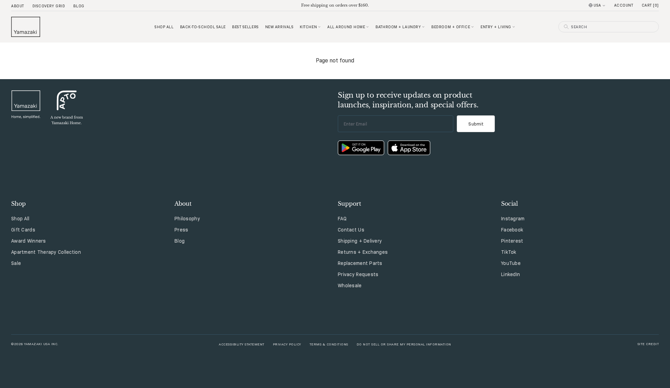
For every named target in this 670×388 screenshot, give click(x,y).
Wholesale (350, 285)
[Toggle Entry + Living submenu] (513, 27)
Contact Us (351, 230)
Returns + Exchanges (363, 252)
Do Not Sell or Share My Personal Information (404, 344)
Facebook (512, 230)
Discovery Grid (48, 5)
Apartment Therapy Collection (46, 252)
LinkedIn (510, 274)
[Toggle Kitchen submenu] (319, 27)
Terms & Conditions (329, 344)
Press (181, 230)
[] (650, 5)
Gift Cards (23, 230)
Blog (78, 5)
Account (623, 5)
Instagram (513, 218)
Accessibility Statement (242, 344)
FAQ (342, 218)
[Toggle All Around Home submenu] (367, 27)
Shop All (20, 218)
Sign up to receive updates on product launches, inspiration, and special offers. (408, 100)
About (17, 5)
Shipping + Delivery (360, 241)
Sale (16, 263)
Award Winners (28, 241)
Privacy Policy (287, 344)
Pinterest (512, 241)
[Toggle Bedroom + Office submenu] (472, 27)
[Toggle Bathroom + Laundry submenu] (423, 27)
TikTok (508, 252)
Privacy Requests (358, 274)
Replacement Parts (360, 263)
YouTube (511, 263)
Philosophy (187, 218)
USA (597, 5)
